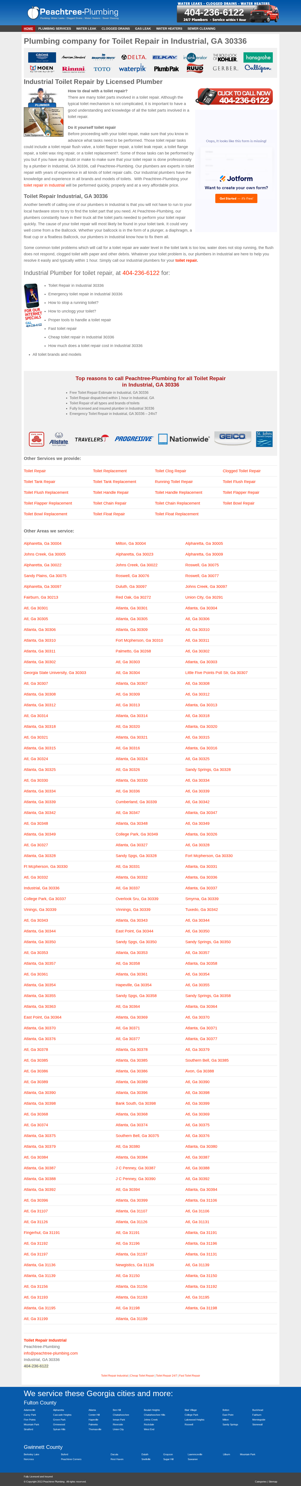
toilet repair (186, 260)
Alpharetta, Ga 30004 (42, 543)
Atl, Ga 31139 (197, 1265)
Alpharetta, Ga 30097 (42, 586)
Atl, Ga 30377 (128, 1039)
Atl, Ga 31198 (128, 1308)
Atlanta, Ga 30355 (40, 996)
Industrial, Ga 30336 (41, 888)
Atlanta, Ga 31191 (201, 1232)
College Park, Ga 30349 (137, 834)
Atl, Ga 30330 (36, 780)
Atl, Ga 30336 (128, 791)
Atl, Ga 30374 (36, 1125)
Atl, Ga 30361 (36, 974)
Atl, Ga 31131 (197, 1222)
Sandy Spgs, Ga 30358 (136, 996)
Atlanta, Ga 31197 (131, 1254)
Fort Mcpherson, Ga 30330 (209, 856)
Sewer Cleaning (202, 28)
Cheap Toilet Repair (142, 1375)
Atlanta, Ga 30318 (40, 726)
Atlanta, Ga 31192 (201, 1286)
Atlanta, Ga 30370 (40, 1028)
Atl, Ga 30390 (197, 1082)
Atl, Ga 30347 (128, 812)
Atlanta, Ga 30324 (132, 759)
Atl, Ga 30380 (128, 1146)
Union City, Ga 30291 (204, 597)
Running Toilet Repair (174, 482)
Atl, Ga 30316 (128, 748)
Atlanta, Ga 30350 (40, 942)
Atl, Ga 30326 (128, 769)
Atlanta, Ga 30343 (132, 920)
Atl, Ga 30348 (36, 823)
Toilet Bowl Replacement (45, 514)
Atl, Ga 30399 (197, 1103)
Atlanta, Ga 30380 (201, 1146)
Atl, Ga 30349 (197, 823)
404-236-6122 (214, 12)
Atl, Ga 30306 (197, 619)
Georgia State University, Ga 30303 (55, 672)
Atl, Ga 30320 (128, 726)
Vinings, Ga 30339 (40, 909)
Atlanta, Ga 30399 (132, 1200)
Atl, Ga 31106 (197, 1211)
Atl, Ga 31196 (128, 1243)
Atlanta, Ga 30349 (40, 834)
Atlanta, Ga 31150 (201, 1275)
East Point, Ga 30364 (42, 1017)
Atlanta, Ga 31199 (131, 1319)
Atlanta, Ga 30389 (132, 1082)
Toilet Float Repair (109, 514)
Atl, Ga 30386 (36, 1071)
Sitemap (273, 1481)
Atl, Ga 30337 (128, 888)
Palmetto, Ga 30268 (133, 651)
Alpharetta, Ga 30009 (204, 554)
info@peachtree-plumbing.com (51, 1353)
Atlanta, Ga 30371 (201, 1028)
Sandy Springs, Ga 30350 (208, 942)
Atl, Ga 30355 (197, 985)
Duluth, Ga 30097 (131, 586)
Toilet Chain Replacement (177, 503)
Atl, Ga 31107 (36, 1211)
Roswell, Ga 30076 (132, 576)
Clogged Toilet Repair (242, 471)
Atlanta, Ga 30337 (201, 888)
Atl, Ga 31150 (128, 1275)
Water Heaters (169, 28)
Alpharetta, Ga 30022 (42, 565)
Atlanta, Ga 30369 (132, 1017)
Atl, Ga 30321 (36, 737)
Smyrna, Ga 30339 (202, 899)
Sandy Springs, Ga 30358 (208, 996)
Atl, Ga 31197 (36, 1254)
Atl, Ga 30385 (36, 1060)
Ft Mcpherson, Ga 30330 (46, 866)
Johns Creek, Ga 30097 (206, 586)
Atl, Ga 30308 (197, 683)
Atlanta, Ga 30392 (40, 1189)
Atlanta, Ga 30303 (201, 662)
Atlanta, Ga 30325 (40, 769)
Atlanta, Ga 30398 (40, 1103)
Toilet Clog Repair (170, 471)
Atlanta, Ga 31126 (131, 1222)
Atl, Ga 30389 (36, 1082)
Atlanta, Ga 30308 (40, 694)
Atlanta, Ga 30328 (40, 856)
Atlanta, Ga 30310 (40, 640)
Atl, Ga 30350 (197, 931)
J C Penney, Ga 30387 (136, 1168)
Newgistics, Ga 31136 (135, 1265)
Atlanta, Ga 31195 (40, 1308)
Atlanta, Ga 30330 (132, 780)
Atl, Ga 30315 (197, 737)
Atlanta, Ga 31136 (40, 1265)
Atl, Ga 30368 (36, 1114)
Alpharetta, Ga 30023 (134, 554)
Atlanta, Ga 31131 (201, 1254)
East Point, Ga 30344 (134, 931)
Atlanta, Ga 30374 (132, 1125)
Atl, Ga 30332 (36, 877)
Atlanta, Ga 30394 (201, 1189)
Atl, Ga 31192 (36, 1243)
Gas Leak (143, 28)
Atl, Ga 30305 (36, 619)
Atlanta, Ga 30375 (40, 1136)
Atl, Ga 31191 (128, 1232)
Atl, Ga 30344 (197, 920)
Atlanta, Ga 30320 (201, 726)
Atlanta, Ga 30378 (132, 1049)
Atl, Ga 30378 (36, 1049)
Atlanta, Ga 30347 (201, 812)
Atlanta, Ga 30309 (132, 629)
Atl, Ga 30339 (197, 791)
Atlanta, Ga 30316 (201, 748)
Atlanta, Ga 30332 (132, 877)
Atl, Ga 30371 (128, 1028)
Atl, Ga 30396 (36, 1200)
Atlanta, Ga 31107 (131, 1211)
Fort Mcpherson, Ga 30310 (139, 640)
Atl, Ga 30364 (128, 1006)
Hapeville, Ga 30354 (134, 985)
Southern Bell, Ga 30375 (137, 1136)
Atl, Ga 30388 (197, 1168)
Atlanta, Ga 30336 (201, 877)
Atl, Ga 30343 (36, 920)
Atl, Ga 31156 (36, 1286)
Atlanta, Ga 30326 (201, 834)
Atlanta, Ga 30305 (132, 619)
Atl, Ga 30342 (197, 802)
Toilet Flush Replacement (46, 492)
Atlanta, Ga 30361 (132, 974)
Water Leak (86, 28)
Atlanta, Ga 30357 (40, 963)
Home (28, 28)
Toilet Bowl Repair (239, 503)
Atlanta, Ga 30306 (40, 629)
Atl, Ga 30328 (197, 845)
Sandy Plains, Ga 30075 (45, 576)
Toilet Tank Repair (39, 482)
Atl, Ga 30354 (197, 974)
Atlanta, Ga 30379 (40, 1146)
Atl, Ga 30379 (197, 1049)
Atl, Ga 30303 (128, 662)
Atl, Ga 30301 (36, 608)
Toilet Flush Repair (239, 482)
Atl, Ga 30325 (197, 759)
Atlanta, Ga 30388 (40, 1179)
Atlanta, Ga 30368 (132, 1114)
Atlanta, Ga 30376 (40, 1039)
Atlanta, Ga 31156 (131, 1286)
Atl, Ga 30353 (36, 952)
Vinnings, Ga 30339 (133, 909)
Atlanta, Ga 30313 (201, 705)
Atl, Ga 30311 (197, 640)
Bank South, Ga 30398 (136, 1103)
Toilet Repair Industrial (114, 1375)
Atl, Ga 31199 (36, 1319)
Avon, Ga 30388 (199, 1071)
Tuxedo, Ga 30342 (201, 909)
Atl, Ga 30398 (197, 1092)
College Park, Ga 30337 (45, 899)
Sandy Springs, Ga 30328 (208, 769)
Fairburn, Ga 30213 (41, 597)
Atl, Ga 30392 (197, 1179)
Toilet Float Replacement (177, 514)
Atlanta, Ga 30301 (132, 608)
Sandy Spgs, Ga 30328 (136, 856)
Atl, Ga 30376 (197, 1136)
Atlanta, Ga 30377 (201, 1039)
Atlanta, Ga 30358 (201, 963)
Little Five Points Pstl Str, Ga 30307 (216, 672)
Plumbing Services (54, 28)
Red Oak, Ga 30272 (133, 597)
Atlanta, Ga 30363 (40, 1006)
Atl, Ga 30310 (197, 629)
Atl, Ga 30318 (197, 716)
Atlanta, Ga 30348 (132, 823)
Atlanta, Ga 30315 (40, 748)
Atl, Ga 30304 (128, 672)
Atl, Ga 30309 (128, 694)
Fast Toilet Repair (189, 1375)
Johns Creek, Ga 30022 (137, 565)
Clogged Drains (116, 28)
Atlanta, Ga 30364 (201, 1006)
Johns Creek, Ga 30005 (45, 554)
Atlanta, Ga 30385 (132, 1060)
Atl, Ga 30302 (197, 651)
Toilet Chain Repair (109, 503)
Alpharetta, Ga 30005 (204, 543)
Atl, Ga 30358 (128, 963)
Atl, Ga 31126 (36, 1222)
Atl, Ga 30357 (197, 952)
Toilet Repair (35, 471)
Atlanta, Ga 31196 (201, 1243)
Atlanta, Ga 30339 (40, 802)
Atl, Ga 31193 (36, 1297)
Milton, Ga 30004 (131, 543)
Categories (261, 1481)
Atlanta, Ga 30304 (201, 608)
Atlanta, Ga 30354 (40, 985)
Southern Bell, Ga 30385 (207, 1060)
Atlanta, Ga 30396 (132, 1092)
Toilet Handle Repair (111, 492)
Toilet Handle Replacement (178, 492)
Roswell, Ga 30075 (202, 565)
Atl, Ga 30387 (197, 1157)
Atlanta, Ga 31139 (40, 1275)
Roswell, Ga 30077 (202, 576)
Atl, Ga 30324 (36, 759)
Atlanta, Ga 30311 (40, 651)
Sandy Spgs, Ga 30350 (136, 942)
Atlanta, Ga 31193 (131, 1297)
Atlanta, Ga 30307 (132, 683)
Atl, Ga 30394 (128, 1189)
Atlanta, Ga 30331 (201, 866)
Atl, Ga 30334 (197, 780)
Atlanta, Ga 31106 (201, 1200)
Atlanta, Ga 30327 (132, 845)
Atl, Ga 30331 (128, 866)
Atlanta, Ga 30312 (40, 705)
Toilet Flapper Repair (241, 492)
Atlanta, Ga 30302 (40, 662)
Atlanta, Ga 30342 (40, 812)
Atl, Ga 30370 (197, 1017)
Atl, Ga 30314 (36, 716)
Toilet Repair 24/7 (166, 1375)
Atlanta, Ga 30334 (40, 791)
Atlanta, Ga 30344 (40, 931)
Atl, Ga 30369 (197, 1114)
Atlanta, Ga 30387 (40, 1168)
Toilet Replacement (110, 471)
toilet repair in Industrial (44, 185)
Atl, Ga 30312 (197, 694)
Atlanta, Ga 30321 (132, 737)
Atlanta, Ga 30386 (132, 1071)
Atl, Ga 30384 (36, 1157)
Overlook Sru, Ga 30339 (137, 899)
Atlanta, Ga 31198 (201, 1308)
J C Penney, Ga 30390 (136, 1179)
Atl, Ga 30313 (128, 705)
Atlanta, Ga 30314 (132, 716)
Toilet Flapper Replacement (48, 503)
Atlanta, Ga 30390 (40, 1092)
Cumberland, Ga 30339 (136, 802)
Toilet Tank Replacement (114, 482)
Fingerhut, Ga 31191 (42, 1232)
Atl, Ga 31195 (197, 1297)
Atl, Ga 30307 (36, 683)
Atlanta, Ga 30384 (132, 1157)
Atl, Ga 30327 (36, 845)
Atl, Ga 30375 (197, 1125)
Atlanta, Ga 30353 (132, 952)
